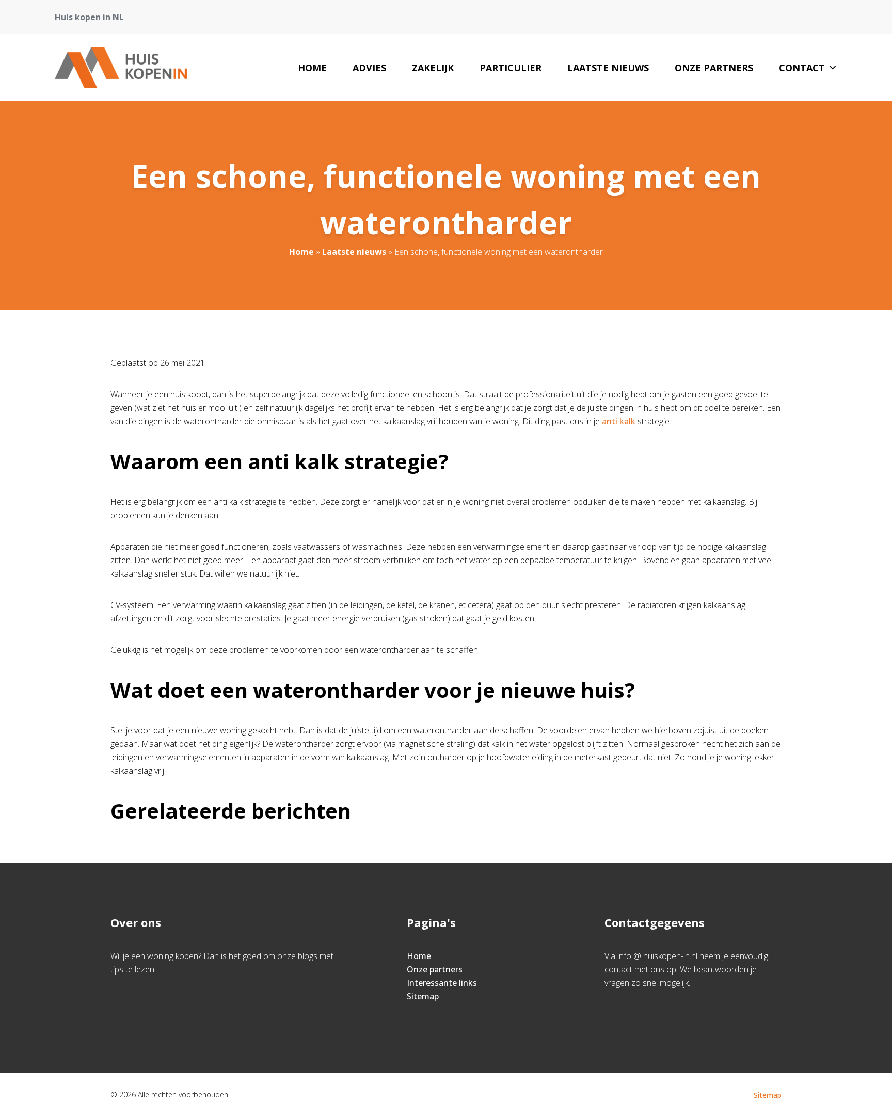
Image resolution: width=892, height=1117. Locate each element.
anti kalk (620, 421)
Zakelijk (433, 67)
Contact (802, 67)
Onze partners (714, 67)
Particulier (510, 67)
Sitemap (423, 996)
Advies (369, 67)
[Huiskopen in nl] (121, 67)
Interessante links (442, 982)
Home (312, 67)
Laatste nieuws (608, 67)
